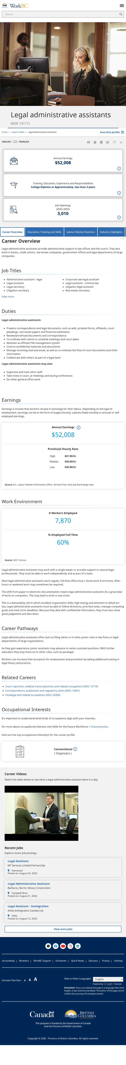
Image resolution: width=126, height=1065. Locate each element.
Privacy (106, 960)
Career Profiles (17, 132)
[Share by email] (107, 142)
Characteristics (99, 726)
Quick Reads (77, 960)
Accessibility (8, 960)
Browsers (24, 960)
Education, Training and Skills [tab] (44, 232)
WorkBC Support (42, 960)
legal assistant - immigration (28, 906)
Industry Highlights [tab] (111, 232)
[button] (114, 142)
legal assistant (18, 861)
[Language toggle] (15, 141)
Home (5, 132)
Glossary (93, 960)
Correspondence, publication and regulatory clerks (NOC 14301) (42, 690)
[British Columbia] (63, 1018)
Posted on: (13, 873)
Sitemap (118, 960)
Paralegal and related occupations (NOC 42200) (32, 695)
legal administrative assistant (29, 883)
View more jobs (63, 929)
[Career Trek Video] (63, 813)
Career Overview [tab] (12, 232)
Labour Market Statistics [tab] (81, 232)
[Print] (121, 142)
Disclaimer (61, 960)
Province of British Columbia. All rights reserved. (73, 1038)
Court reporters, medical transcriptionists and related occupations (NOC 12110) (51, 686)
